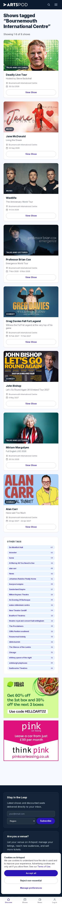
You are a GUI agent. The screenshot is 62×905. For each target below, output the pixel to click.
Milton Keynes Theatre (31, 594)
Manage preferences (31, 888)
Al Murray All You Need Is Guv (31, 563)
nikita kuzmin (31, 642)
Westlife (11, 197)
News (31, 574)
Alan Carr (12, 509)
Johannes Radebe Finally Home (31, 579)
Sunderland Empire (31, 589)
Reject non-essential (31, 880)
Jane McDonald (16, 136)
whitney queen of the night (31, 658)
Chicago (31, 652)
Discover (8, 902)
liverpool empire (31, 584)
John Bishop (13, 385)
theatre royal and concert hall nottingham (31, 621)
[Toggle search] (48, 4)
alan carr (31, 568)
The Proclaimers (31, 626)
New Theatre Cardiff (31, 610)
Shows (25, 902)
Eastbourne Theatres (31, 668)
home (31, 558)
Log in (54, 902)
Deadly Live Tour (16, 74)
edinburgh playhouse (31, 663)
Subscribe (45, 821)
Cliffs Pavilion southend (31, 631)
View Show (31, 92)
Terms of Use (43, 866)
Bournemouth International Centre (23, 83)
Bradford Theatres (31, 616)
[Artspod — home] (15, 4)
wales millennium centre (31, 605)
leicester (31, 552)
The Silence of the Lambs (31, 647)
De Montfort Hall (31, 547)
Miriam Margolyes (17, 447)
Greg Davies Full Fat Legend (23, 321)
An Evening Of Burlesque (31, 600)
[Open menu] (56, 4)
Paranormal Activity (31, 637)
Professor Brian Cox (18, 259)
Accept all (31, 873)
